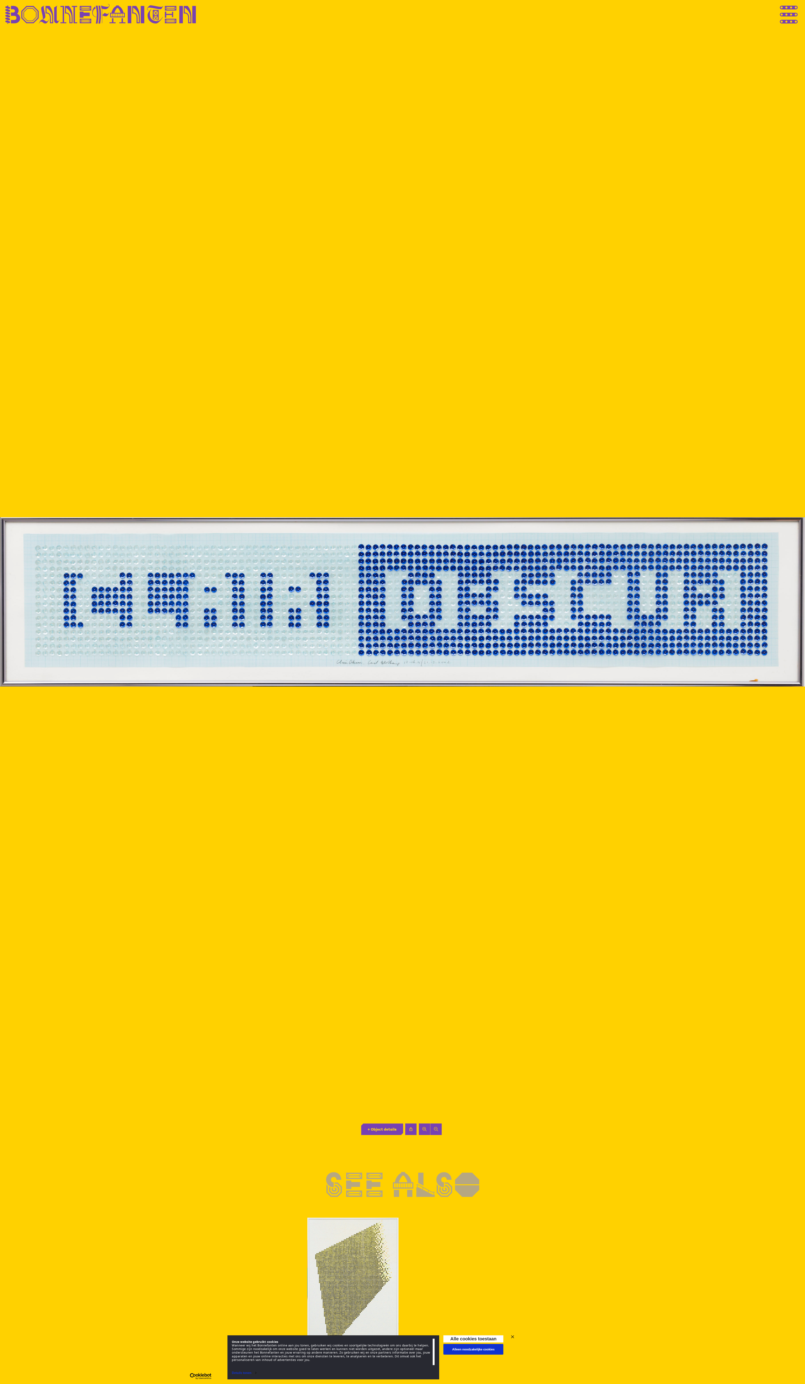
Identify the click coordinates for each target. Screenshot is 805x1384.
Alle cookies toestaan (473, 1338)
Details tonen (241, 1373)
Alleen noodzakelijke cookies (473, 1349)
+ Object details (382, 1129)
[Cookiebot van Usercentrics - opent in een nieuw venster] (200, 1376)
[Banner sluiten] (512, 1336)
